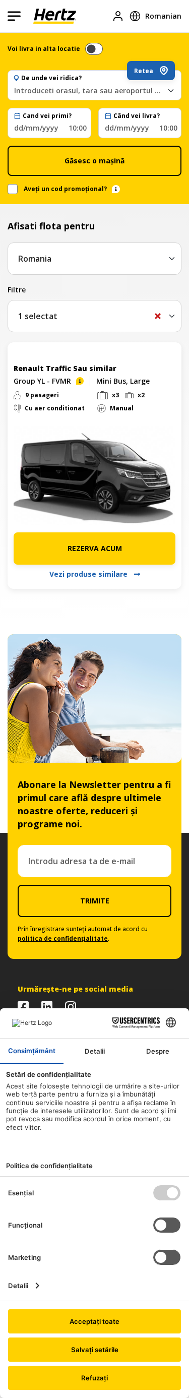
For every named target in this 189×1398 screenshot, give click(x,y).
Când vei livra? (136, 116)
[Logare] (117, 16)
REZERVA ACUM (95, 548)
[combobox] (94, 90)
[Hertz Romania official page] (23, 1006)
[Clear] (158, 316)
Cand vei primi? (47, 116)
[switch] (94, 49)
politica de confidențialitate (63, 938)
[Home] (54, 16)
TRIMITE (94, 900)
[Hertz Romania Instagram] (70, 1006)
